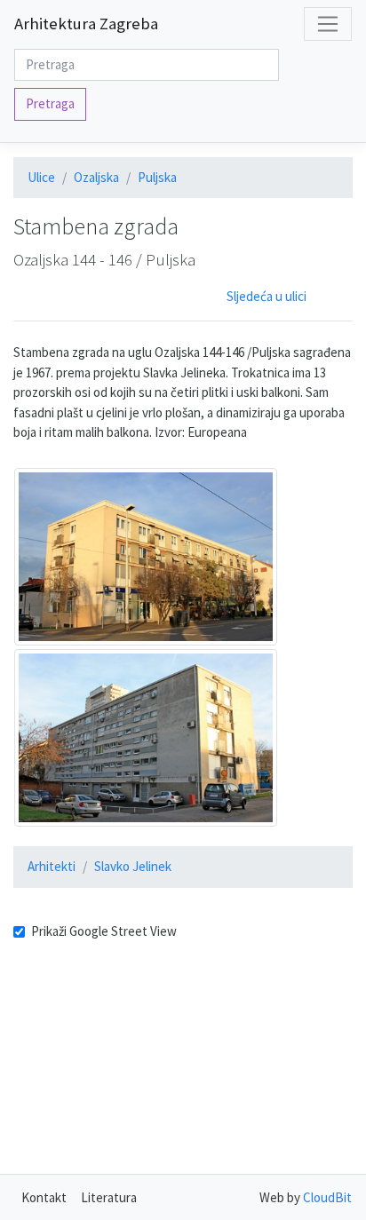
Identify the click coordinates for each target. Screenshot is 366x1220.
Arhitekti (52, 866)
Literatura (109, 1197)
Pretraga (50, 103)
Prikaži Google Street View (104, 931)
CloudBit (327, 1197)
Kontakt (44, 1197)
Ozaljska (96, 177)
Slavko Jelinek (132, 866)
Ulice (41, 177)
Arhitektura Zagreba (86, 23)
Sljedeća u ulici (266, 296)
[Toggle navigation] (328, 24)
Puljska (157, 177)
